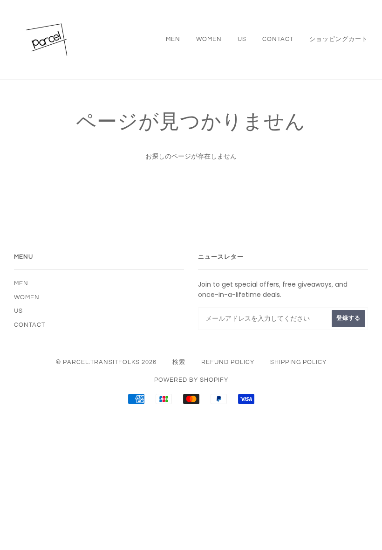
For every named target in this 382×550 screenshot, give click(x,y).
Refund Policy (227, 362)
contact (277, 39)
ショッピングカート (338, 39)
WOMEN (209, 39)
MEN (173, 39)
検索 (178, 362)
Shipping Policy (298, 362)
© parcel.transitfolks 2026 (106, 362)
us (242, 39)
